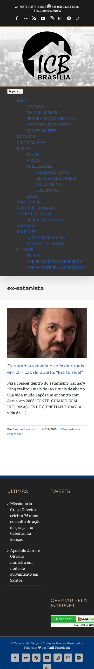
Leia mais (14, 434)
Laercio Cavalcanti (26, 429)
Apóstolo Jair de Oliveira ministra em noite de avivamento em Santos (25, 565)
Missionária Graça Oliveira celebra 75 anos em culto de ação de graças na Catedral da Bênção (25, 521)
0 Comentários (70, 429)
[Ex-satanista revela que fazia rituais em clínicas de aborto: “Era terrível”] (47, 333)
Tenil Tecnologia (58, 647)
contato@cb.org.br (48, 10)
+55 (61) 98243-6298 (65, 6)
